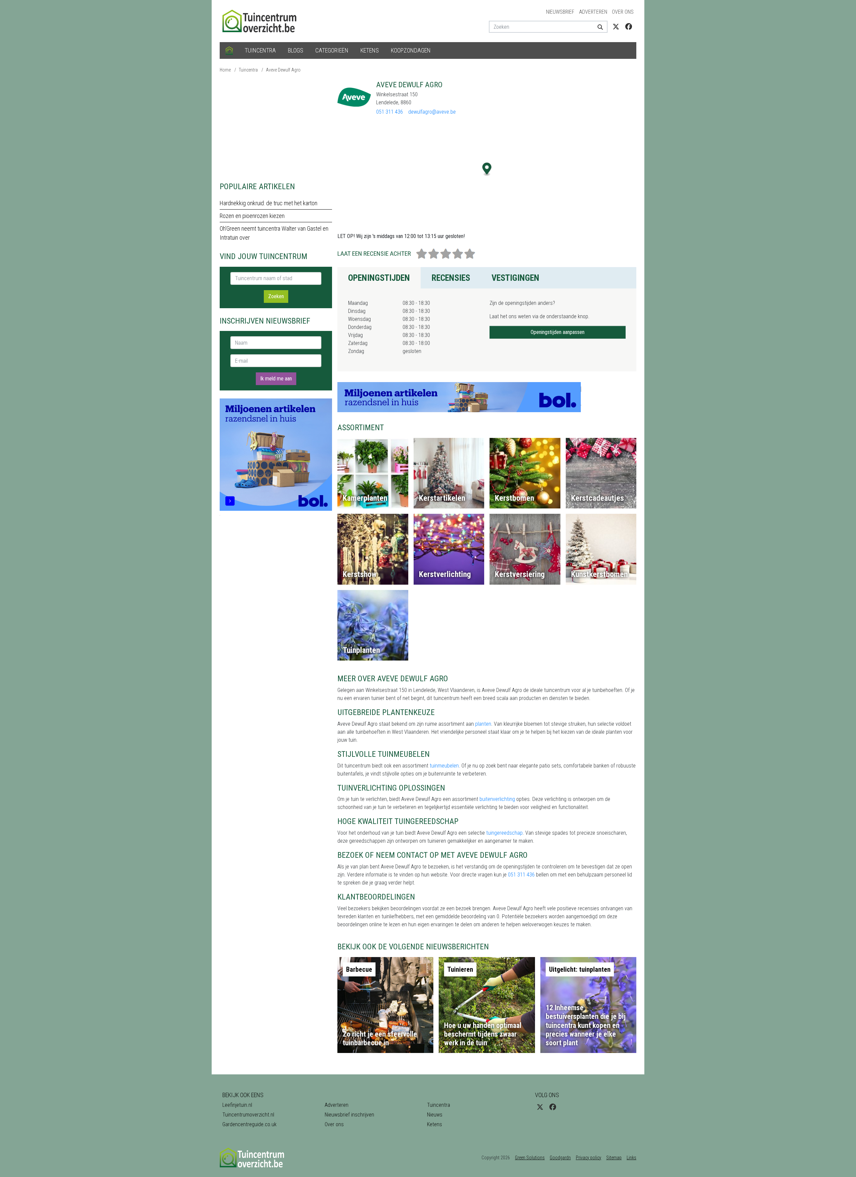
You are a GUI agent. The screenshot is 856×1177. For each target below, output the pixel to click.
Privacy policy (588, 1157)
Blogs (295, 50)
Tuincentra (260, 50)
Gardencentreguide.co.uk (249, 1124)
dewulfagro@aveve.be (432, 112)
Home (225, 70)
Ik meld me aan (276, 378)
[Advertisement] (276, 127)
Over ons (623, 12)
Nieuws (434, 1114)
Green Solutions (530, 1157)
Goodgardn (560, 1157)
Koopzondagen (411, 50)
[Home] (229, 50)
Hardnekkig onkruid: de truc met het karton (268, 203)
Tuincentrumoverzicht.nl (248, 1114)
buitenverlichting (497, 799)
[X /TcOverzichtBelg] (616, 27)
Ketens (369, 50)
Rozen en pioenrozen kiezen (252, 215)
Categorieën (331, 50)
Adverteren (593, 12)
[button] (487, 169)
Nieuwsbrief (560, 12)
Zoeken (276, 296)
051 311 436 (389, 112)
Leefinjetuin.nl (237, 1105)
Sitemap (614, 1157)
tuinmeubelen (444, 765)
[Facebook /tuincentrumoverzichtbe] (629, 27)
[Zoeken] (598, 27)
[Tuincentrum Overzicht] (262, 20)
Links (631, 1157)
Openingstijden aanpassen (557, 332)
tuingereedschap (504, 833)
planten (483, 724)
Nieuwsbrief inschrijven (349, 1114)
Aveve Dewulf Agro (283, 70)
